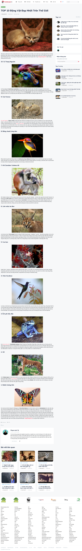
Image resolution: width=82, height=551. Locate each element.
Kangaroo (3, 520)
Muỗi (70, 514)
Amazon (30, 522)
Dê (15, 514)
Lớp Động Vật (3, 547)
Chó (56, 517)
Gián (15, 521)
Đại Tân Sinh (44, 518)
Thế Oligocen (3, 535)
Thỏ (56, 527)
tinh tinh (2, 541)
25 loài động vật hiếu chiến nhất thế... (45, 465)
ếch (1, 522)
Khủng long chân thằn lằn (46, 537)
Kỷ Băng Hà (58, 540)
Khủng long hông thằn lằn (19, 537)
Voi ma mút (30, 543)
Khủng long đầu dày (18, 538)
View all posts (14, 441)
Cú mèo (43, 512)
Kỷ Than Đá (3, 534)
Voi (15, 515)
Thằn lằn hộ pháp (72, 538)
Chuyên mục (37, 1)
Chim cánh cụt (58, 508)
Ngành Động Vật (10, 547)
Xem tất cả (78, 17)
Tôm (29, 511)
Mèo (2, 521)
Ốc (56, 528)
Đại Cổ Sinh (17, 533)
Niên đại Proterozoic (5, 533)
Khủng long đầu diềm (73, 537)
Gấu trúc (2, 511)
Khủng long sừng (4, 538)
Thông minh (44, 520)
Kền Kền (43, 528)
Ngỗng (29, 528)
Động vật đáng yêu (59, 521)
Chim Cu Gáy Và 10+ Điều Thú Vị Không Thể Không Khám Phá (70, 30)
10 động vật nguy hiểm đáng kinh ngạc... (8, 487)
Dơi (56, 511)
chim (17, 123)
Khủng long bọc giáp (59, 538)
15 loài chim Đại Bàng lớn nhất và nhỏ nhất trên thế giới (69, 39)
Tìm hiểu (16, 547)
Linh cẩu (57, 541)
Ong (42, 514)
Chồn (29, 527)
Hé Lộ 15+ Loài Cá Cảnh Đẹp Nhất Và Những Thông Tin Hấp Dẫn (69, 26)
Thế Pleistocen (58, 535)
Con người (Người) (18, 508)
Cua (70, 521)
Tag (42, 543)
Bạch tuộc (30, 512)
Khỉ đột (29, 508)
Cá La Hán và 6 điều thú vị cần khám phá (70, 69)
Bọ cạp (43, 515)
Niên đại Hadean (59, 531)
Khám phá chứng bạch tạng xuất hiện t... (26, 487)
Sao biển (70, 541)
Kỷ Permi (16, 534)
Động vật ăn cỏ (58, 524)
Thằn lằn (71, 518)
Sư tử (29, 509)
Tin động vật (65, 547)
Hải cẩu (57, 512)
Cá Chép (70, 525)
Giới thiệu (28, 1)
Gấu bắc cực (30, 514)
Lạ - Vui (30, 547)
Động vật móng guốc (5, 540)
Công (2, 531)
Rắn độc (16, 543)
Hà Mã (29, 520)
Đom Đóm (30, 515)
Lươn (70, 522)
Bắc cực (29, 524)
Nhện (43, 511)
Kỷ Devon (71, 533)
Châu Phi (16, 517)
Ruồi (2, 515)
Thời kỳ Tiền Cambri (45, 531)
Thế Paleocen (58, 534)
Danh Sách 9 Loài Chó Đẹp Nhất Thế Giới (70, 89)
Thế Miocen (30, 535)
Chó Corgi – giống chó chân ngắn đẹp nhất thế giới (71, 83)
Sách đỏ (43, 522)
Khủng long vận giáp (32, 538)
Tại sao (43, 541)
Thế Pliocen (44, 535)
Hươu (43, 524)
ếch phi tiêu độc (6, 344)
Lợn (1, 512)
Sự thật (70, 511)
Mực (70, 527)
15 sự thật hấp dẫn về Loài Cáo (68, 95)
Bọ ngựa (16, 541)
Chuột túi (30, 531)
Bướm (16, 511)
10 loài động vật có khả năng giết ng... (26, 465)
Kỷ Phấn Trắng (72, 520)
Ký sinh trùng (30, 525)
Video (46, 1)
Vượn (43, 530)
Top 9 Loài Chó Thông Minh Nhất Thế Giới (69, 35)
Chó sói (70, 509)
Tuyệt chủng (44, 509)
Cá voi (70, 507)
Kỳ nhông (43, 527)
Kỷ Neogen (17, 535)
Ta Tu (57, 518)
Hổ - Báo (43, 508)
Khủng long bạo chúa (5, 507)
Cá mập (57, 507)
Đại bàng (16, 507)
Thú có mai (30, 518)
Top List (45, 547)
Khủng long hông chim (5, 537)
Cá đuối (57, 525)
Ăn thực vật (17, 518)
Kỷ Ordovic (44, 533)
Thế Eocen (71, 534)
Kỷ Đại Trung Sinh (4, 518)
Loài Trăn (16, 524)
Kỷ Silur (57, 533)
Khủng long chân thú (32, 537)
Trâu (2, 525)
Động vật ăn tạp (18, 540)
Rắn (1, 509)
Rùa (56, 514)
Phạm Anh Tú (4, 14)
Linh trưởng (44, 540)
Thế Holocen (71, 535)
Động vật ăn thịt (72, 515)
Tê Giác (16, 520)
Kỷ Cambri (30, 533)
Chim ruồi (30, 530)
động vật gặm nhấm (46, 517)
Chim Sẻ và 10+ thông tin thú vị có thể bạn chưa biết (71, 76)
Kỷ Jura (57, 520)
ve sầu (70, 528)
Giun (43, 521)
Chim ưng (16, 530)
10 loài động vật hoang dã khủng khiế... (45, 487)
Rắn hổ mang (17, 509)
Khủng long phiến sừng (46, 538)
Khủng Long (17, 525)
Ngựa (43, 507)
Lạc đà (16, 527)
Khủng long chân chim (60, 537)
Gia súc (57, 530)
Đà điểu (2, 514)
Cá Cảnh (2, 527)
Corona (2, 543)
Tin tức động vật (51, 547)
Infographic (40, 547)
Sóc (70, 517)
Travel (29, 541)
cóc (15, 522)
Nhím (2, 528)
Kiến (56, 515)
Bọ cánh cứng (17, 531)
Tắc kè (43, 525)
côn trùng (21, 123)
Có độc (57, 522)
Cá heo (70, 508)
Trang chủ (20, 1)
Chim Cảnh (3, 530)
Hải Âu (70, 530)
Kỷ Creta (29, 534)
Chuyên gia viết (58, 547)
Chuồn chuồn (71, 540)
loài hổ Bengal (14, 378)
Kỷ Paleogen (44, 534)
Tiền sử (29, 521)
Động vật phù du (4, 524)
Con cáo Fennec (4, 120)
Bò (15, 512)
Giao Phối (2, 517)
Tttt (56, 543)
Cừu (15, 528)
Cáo (29, 517)
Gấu (56, 509)
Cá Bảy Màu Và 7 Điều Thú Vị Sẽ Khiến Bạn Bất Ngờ (69, 22)
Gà (69, 512)
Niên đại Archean (72, 531)
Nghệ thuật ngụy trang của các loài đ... (8, 465)
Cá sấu (2, 508)
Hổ (28, 540)
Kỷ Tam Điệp (71, 524)
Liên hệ (54, 1)
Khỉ (28, 507)
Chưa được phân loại (23, 547)
